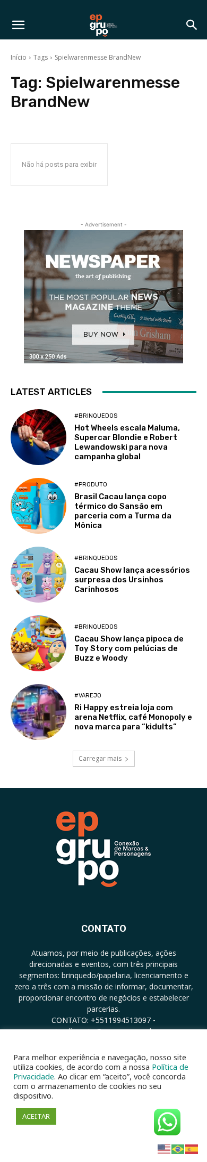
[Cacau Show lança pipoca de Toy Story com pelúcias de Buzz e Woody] (38, 643)
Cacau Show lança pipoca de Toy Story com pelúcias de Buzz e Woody (129, 648)
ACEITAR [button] (36, 1116)
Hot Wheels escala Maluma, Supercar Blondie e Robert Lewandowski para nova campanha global (127, 442)
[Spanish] (192, 1148)
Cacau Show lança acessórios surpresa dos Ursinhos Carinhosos (132, 579)
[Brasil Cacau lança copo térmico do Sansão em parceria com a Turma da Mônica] (38, 506)
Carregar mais (100, 758)
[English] (164, 1148)
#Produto (90, 484)
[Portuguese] (178, 1148)
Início (19, 57)
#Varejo (87, 695)
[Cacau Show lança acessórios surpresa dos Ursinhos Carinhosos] (38, 575)
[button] (18, 25)
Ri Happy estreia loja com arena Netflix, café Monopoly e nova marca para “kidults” (133, 717)
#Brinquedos (95, 416)
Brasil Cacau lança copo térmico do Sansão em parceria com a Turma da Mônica (122, 511)
